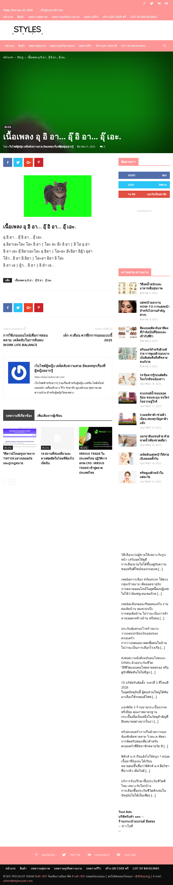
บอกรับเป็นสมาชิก (157, 194)
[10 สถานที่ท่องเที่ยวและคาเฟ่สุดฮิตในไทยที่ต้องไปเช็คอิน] (57, 438)
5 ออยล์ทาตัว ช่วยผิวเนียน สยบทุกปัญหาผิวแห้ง (154, 419)
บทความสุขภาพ (37, 17)
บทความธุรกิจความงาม (66, 17)
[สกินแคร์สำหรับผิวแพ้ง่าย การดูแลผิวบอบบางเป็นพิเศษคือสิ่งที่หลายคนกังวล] (127, 353)
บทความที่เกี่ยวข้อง (19, 415)
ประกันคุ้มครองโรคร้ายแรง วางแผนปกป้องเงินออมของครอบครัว (140, 633)
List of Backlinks (143, 17)
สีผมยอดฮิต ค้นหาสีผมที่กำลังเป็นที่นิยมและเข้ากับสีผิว (154, 332)
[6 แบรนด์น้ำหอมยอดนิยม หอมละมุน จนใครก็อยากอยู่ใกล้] (127, 397)
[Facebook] (144, 3)
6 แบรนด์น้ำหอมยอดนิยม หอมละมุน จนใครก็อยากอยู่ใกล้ (154, 397)
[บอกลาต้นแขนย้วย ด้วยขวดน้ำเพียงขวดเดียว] (127, 440)
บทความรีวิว (91, 17)
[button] (164, 46)
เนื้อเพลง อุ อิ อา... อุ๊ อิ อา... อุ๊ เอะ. (33, 280)
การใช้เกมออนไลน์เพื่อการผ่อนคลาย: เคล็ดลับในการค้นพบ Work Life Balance (25, 340)
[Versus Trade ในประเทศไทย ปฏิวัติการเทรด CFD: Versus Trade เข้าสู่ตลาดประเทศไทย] (95, 438)
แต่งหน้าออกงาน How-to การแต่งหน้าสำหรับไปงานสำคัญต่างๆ (154, 308)
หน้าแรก (8, 17)
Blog (20, 57)
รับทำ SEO (41, 876)
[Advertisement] (86, 93)
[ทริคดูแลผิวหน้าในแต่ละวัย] (127, 477)
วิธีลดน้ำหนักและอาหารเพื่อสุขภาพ (151, 286)
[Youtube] (166, 3)
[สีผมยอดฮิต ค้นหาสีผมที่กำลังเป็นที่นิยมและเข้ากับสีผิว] (127, 332)
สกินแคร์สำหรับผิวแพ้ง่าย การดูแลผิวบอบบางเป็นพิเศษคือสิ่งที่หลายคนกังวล (154, 355)
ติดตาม (163, 184)
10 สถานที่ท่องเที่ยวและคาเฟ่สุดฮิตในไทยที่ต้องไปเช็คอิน (57, 458)
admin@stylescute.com (18, 881)
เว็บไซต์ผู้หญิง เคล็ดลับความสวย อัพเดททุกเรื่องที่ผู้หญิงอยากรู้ (41, 146)
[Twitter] (151, 3)
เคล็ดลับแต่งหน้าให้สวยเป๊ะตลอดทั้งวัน (154, 456)
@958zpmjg (142, 876)
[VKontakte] (159, 3)
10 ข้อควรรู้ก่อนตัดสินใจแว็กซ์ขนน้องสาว (153, 377)
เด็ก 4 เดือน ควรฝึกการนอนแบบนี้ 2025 (87, 337)
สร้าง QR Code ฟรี (114, 17)
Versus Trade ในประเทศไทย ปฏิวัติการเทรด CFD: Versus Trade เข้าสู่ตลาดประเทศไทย (93, 463)
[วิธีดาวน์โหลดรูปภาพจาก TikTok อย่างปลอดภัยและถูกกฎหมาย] (19, 438)
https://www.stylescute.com (49, 377)
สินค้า (20, 17)
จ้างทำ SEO (78, 876)
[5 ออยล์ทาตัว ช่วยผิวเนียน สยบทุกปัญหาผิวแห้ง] (127, 419)
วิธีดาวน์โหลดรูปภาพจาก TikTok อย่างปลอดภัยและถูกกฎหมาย (19, 458)
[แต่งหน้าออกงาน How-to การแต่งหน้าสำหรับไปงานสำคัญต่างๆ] (127, 306)
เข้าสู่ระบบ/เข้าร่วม (52, 10)
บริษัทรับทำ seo (129, 816)
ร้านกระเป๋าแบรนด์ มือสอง (136, 821)
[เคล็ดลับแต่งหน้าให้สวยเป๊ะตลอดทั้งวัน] (127, 458)
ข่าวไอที (127, 826)
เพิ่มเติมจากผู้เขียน (49, 415)
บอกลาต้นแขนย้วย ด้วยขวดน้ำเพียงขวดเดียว (154, 438)
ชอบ (164, 175)
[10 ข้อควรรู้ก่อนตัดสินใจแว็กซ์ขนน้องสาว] (127, 379)
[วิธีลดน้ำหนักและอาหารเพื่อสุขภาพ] (127, 288)
